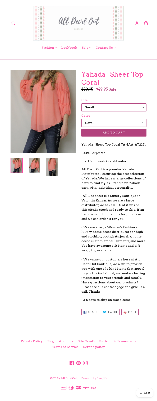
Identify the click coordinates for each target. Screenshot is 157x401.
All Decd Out (69, 378)
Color (85, 115)
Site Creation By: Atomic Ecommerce (107, 341)
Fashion (50, 47)
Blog (50, 341)
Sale (87, 47)
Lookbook (69, 47)
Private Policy (32, 341)
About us (66, 341)
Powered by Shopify (94, 378)
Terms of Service (65, 347)
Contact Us (106, 47)
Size (84, 100)
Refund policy (94, 347)
